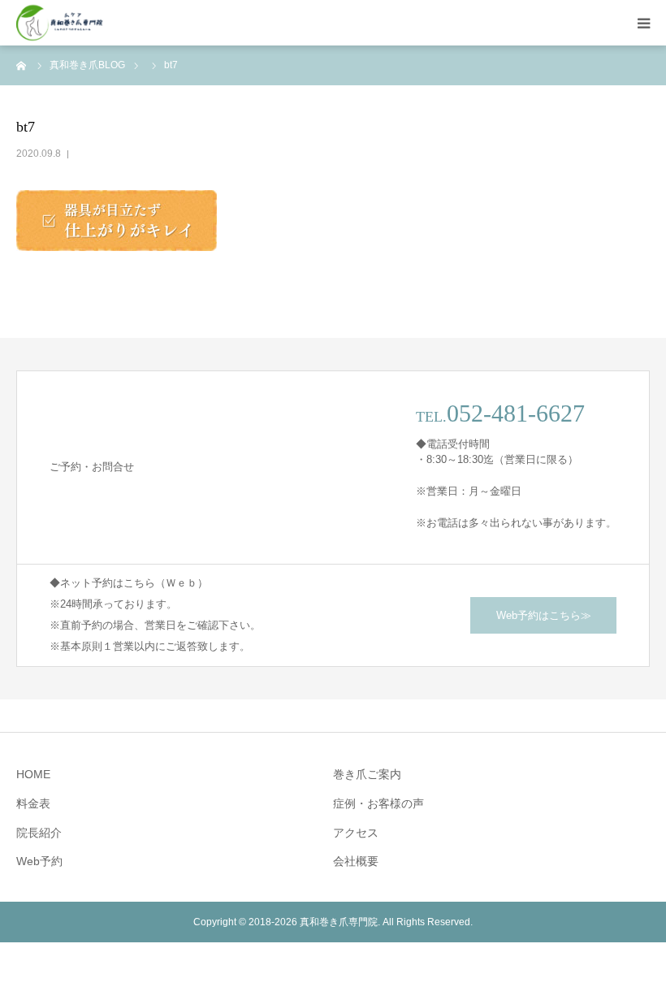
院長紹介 (39, 832)
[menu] (643, 22)
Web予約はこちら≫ (543, 615)
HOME (33, 774)
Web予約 (39, 861)
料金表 (33, 803)
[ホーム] (22, 65)
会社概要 (355, 861)
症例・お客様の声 (378, 803)
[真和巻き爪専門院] (60, 23)
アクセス (355, 832)
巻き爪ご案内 (367, 774)
